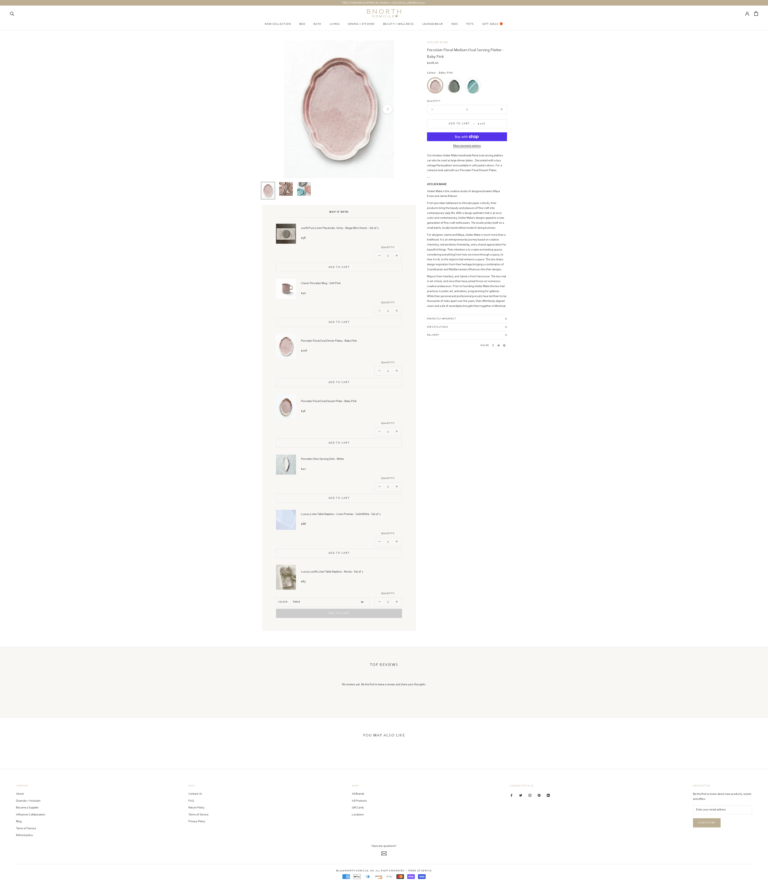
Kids (454, 24)
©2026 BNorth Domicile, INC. (355, 871)
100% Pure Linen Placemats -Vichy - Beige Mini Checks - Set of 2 (340, 228)
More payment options (467, 145)
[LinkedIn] (548, 795)
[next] (387, 109)
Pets (470, 24)
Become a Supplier (27, 807)
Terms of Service (26, 828)
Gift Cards (358, 807)
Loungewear (432, 24)
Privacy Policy (196, 821)
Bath (317, 24)
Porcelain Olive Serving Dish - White (322, 459)
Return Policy (196, 807)
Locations (358, 814)
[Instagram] (529, 795)
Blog (19, 821)
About (20, 793)
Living (335, 24)
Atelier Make (437, 42)
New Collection (278, 24)
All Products (359, 800)
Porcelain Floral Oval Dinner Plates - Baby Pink (329, 340)
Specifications (437, 327)
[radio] (435, 85)
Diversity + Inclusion (28, 800)
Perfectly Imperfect (441, 319)
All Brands (358, 793)
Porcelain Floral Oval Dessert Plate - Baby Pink (329, 401)
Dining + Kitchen (361, 24)
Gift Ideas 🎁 (492, 24)
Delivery (433, 335)
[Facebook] (493, 345)
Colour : (283, 602)
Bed (302, 24)
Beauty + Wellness (398, 24)
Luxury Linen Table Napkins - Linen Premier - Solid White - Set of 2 (341, 514)
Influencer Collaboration (30, 814)
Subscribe (707, 822)
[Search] (12, 13)
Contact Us (195, 793)
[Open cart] (756, 13)
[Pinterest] (504, 345)
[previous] (290, 109)
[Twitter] (498, 345)
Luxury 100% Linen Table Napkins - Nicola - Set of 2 (332, 571)
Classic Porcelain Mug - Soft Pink (321, 283)
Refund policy (24, 835)
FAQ (191, 800)
